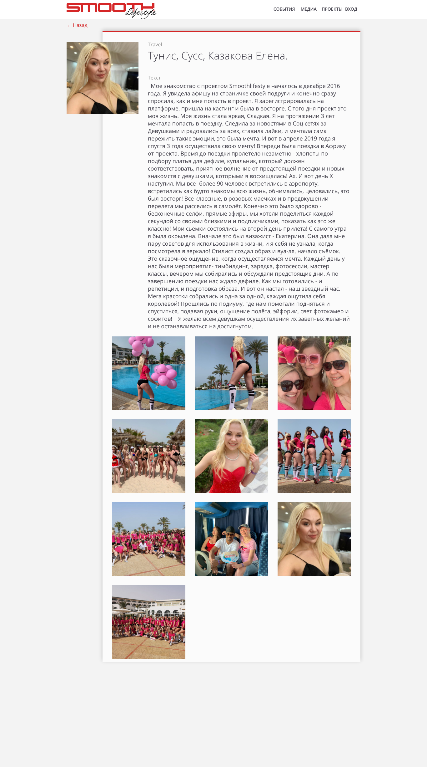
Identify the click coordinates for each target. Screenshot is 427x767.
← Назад (77, 25)
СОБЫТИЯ (284, 9)
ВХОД (351, 9)
